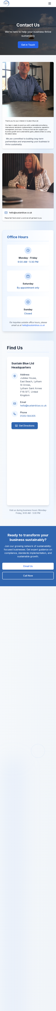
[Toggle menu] (50, 3)
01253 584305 (27, 415)
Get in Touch (28, 44)
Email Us (28, 566)
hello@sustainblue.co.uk (20, 212)
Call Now (28, 575)
